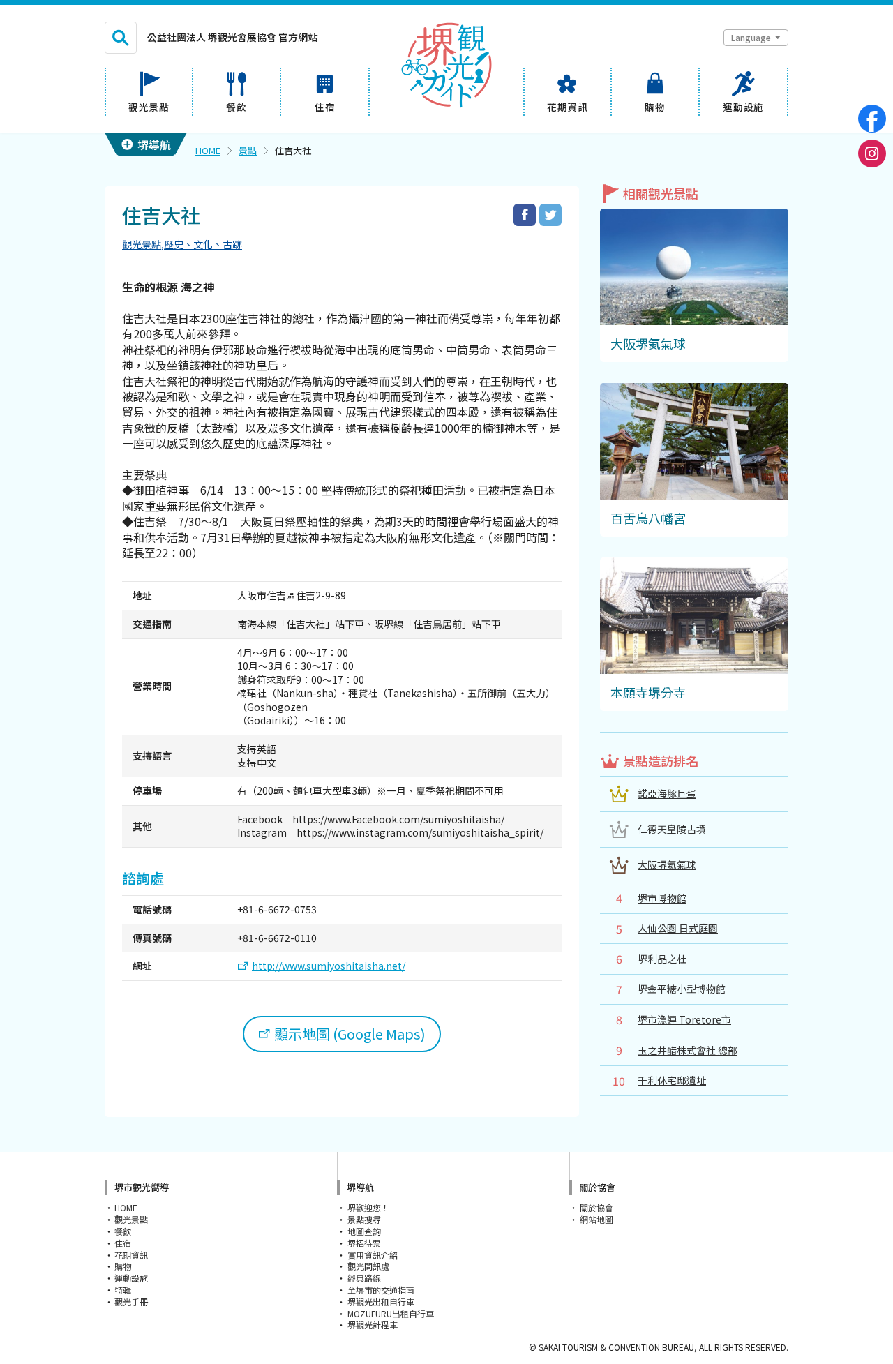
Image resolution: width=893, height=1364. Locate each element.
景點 (248, 150)
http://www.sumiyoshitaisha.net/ (328, 966)
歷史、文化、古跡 (203, 244)
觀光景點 (141, 244)
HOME (207, 150)
